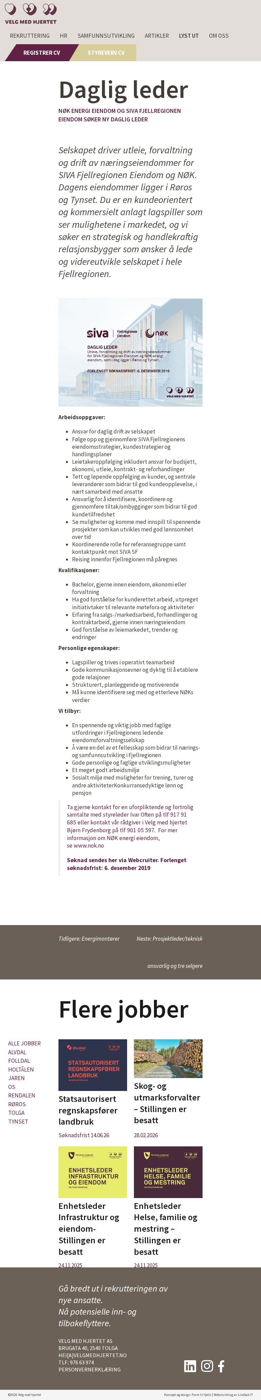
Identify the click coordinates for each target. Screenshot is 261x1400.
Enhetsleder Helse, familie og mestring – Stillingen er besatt (165, 1228)
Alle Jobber (24, 1043)
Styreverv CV (106, 52)
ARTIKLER (157, 35)
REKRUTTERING (30, 35)
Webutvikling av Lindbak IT (233, 1395)
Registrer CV (41, 52)
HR (63, 35)
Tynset (18, 1121)
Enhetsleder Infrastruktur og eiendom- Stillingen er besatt (88, 1228)
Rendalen (21, 1095)
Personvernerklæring (89, 1369)
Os (11, 1087)
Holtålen (21, 1069)
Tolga (16, 1112)
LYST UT (189, 35)
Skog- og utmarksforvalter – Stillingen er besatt (167, 1103)
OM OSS (219, 35)
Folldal (19, 1060)
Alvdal (17, 1052)
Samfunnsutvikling (106, 35)
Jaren (16, 1078)
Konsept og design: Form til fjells (187, 1395)
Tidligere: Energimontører (89, 938)
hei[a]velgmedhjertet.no (92, 1355)
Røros (17, 1104)
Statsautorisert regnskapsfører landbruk (88, 1110)
